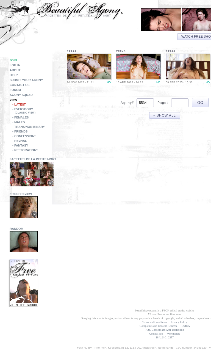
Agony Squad (21, 94)
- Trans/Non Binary (28, 126)
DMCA (186, 325)
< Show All (164, 115)
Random (16, 228)
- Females (20, 117)
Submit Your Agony (26, 80)
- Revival (19, 140)
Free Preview (21, 193)
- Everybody (23, 110)
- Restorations (25, 150)
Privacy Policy (179, 322)
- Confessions (24, 136)
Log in (15, 65)
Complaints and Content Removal (158, 325)
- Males (18, 122)
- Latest (19, 104)
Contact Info (156, 333)
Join (13, 60)
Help (14, 75)
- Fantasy (20, 145)
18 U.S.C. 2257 (165, 337)
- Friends (19, 131)
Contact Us (19, 85)
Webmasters (173, 333)
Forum (15, 90)
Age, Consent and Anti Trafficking (165, 329)
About (15, 70)
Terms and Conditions (154, 322)
